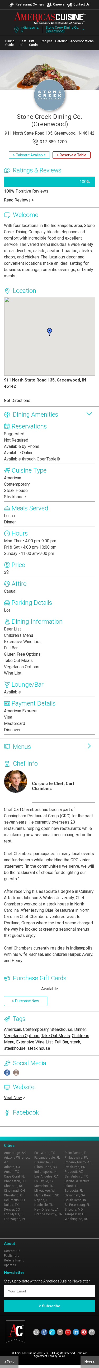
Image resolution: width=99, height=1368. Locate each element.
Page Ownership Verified (22, 1131)
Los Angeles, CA (46, 1176)
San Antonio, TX (76, 1176)
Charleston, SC (15, 1181)
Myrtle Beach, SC (46, 1195)
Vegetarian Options (21, 1035)
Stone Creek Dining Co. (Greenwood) (62, 29)
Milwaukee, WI (44, 1190)
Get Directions (17, 400)
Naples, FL (41, 1200)
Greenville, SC (44, 1162)
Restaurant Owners (30, 4)
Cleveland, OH (14, 1195)
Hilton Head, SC (45, 1167)
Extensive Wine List (34, 1042)
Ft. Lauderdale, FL (47, 1157)
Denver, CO (12, 1209)
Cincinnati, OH (14, 1190)
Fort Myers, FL (14, 1214)
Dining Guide (10, 43)
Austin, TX (11, 1172)
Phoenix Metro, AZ (78, 1162)
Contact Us (81, 4)
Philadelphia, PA (76, 1157)
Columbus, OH (14, 1200)
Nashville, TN (43, 1205)
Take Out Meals (55, 1035)
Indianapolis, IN (30, 29)
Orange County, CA (48, 1214)
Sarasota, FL (74, 1190)
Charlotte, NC (13, 1186)
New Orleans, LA (46, 1209)
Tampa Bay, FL (75, 1214)
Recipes (47, 41)
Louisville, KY (43, 1181)
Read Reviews (17, 200)
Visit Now (13, 1097)
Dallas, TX (11, 1205)
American (12, 1029)
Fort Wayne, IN (14, 1219)
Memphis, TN (43, 1186)
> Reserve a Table (71, 155)
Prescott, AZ (74, 1172)
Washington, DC (76, 1219)
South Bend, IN (75, 1200)
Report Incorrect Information (64, 1131)
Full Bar (61, 1042)
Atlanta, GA (12, 1167)
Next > (89, 1362)
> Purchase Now (25, 1001)
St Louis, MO (74, 1209)
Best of (23, 43)
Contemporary (36, 1029)
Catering (61, 41)
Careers (59, 4)
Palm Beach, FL (76, 1153)
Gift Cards (33, 43)
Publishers (11, 1256)
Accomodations (82, 41)
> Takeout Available (29, 155)
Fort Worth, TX (44, 1153)
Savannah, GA (75, 1195)
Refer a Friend (14, 1260)
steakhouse (15, 1048)
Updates (10, 1265)
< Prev (9, 1362)
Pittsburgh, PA (75, 1167)
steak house (38, 1048)
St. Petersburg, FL (77, 1205)
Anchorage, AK (15, 1153)
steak (75, 1042)
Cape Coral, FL (14, 1176)
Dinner (80, 1029)
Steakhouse (61, 1029)
